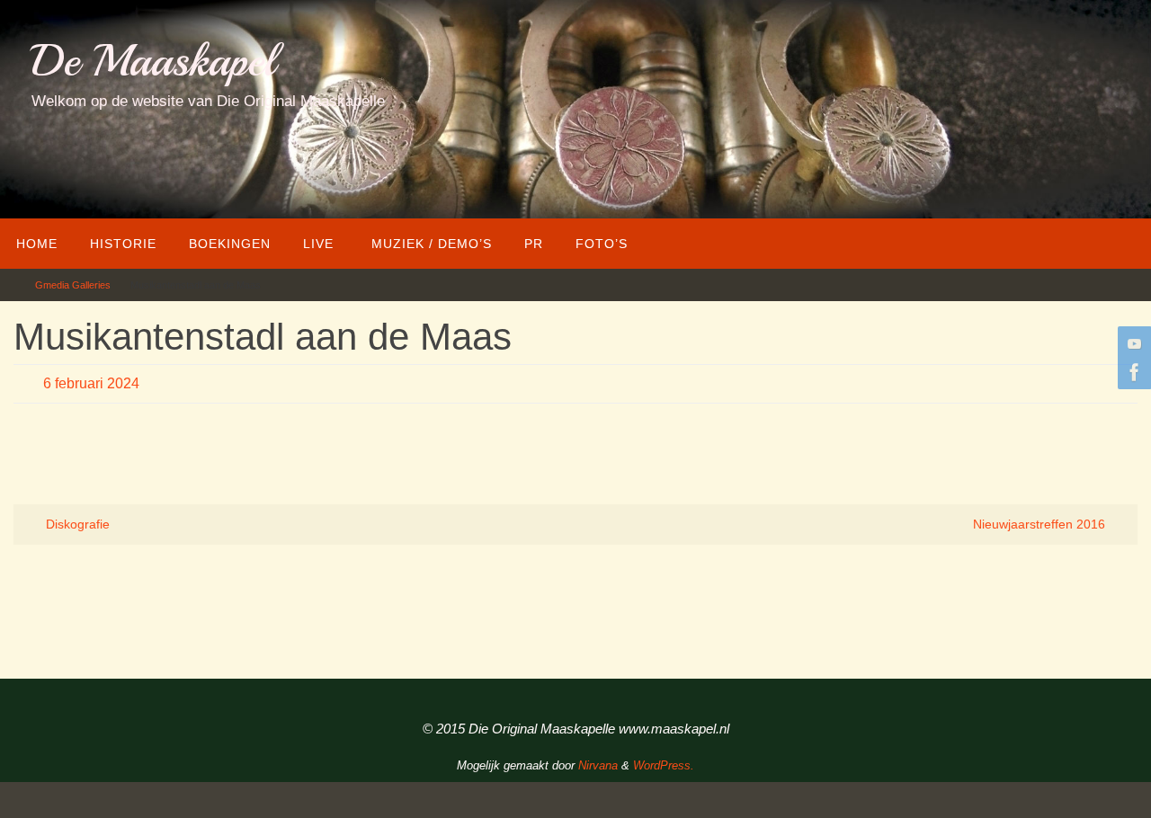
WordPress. (663, 765)
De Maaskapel (153, 60)
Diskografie (76, 524)
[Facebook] (1132, 372)
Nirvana (598, 765)
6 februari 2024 (91, 383)
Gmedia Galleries (73, 285)
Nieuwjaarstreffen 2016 (1041, 524)
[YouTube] (1132, 343)
